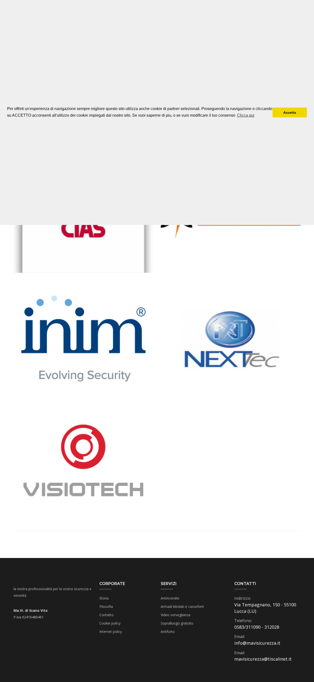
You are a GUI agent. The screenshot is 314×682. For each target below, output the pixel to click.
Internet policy (110, 631)
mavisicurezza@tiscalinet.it (263, 659)
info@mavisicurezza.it (257, 643)
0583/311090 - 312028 (256, 627)
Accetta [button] (289, 112)
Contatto (106, 614)
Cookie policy (109, 623)
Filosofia (106, 606)
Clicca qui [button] (245, 115)
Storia (104, 598)
